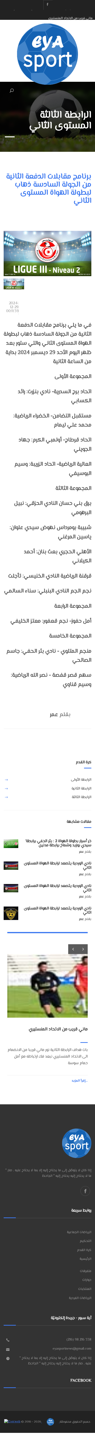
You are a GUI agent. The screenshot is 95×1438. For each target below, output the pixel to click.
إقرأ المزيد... (80, 1080)
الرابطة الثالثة (81, 797)
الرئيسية (85, 1259)
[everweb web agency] (12, 1421)
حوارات (86, 1280)
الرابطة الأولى (81, 780)
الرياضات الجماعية (79, 1232)
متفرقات (85, 1271)
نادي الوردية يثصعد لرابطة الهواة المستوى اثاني (57, 865)
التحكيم (85, 1241)
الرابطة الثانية (81, 788)
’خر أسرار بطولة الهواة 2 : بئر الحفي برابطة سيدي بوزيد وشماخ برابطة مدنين (58, 843)
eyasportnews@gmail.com (72, 1349)
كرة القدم (84, 1250)
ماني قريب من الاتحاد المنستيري (70, 14)
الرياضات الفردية (80, 1298)
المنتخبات (84, 1289)
